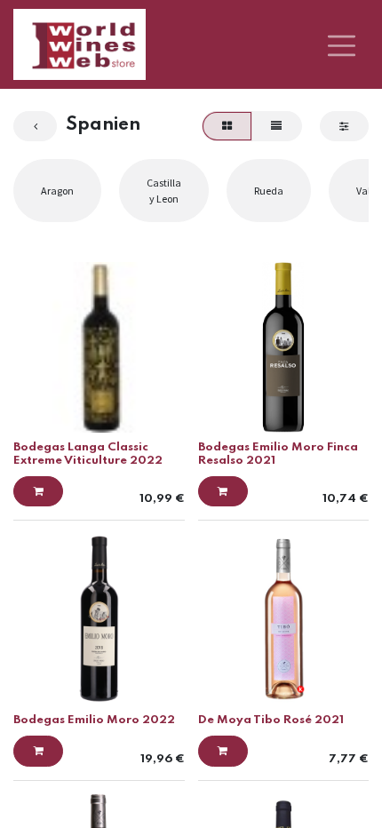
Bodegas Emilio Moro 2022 (94, 720)
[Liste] (276, 126)
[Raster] (226, 126)
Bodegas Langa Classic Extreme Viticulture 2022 (88, 454)
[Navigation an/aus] (341, 44)
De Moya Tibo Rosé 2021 (271, 720)
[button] (38, 491)
